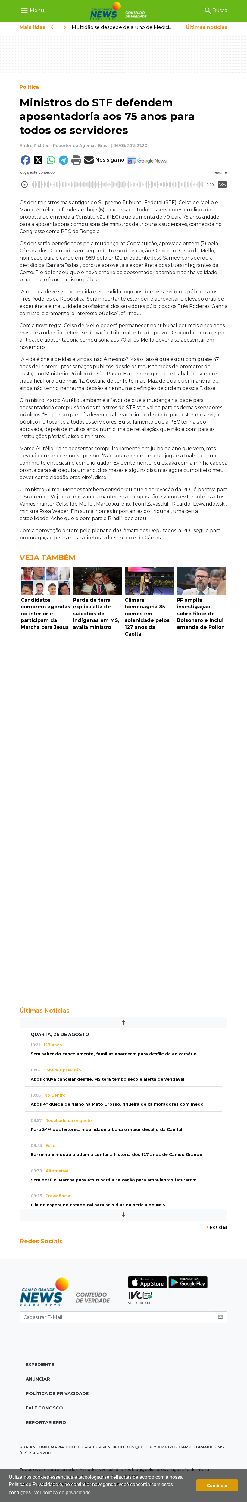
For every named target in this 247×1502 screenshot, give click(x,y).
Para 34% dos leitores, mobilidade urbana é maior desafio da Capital (106, 1129)
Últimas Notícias (45, 1010)
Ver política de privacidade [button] (62, 1492)
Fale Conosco (44, 1408)
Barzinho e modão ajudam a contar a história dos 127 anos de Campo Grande (116, 1154)
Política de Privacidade (57, 1393)
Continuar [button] (217, 1485)
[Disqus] (123, 722)
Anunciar (38, 1379)
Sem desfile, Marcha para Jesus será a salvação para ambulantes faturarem (114, 1180)
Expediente (40, 1364)
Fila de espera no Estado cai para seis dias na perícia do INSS (98, 1205)
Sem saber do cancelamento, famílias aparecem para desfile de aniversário (114, 1054)
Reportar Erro (46, 1422)
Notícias (216, 1227)
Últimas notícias (206, 27)
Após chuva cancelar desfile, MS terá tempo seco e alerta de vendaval (107, 1079)
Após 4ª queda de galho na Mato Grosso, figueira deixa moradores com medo (117, 1104)
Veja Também (48, 557)
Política (29, 87)
